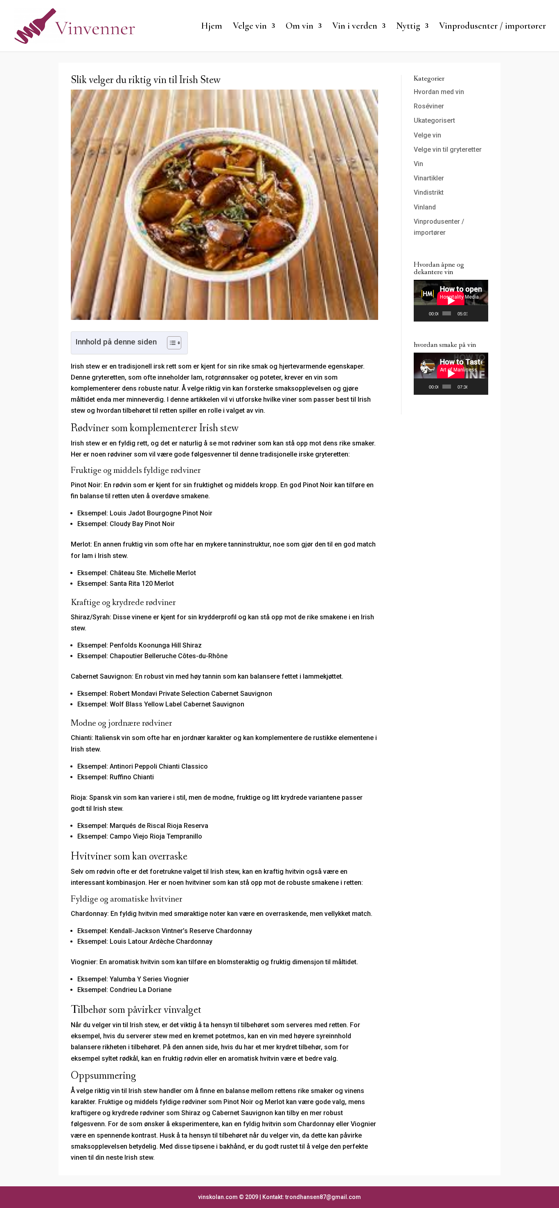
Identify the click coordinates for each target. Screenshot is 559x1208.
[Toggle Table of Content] (170, 343)
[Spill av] (424, 313)
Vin (418, 164)
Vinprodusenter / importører (492, 27)
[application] (451, 301)
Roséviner (429, 106)
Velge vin (427, 135)
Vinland (425, 207)
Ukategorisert (434, 120)
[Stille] (474, 313)
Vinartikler (429, 178)
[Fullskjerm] (482, 313)
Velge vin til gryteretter (448, 149)
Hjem (211, 27)
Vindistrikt (429, 192)
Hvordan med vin (439, 92)
